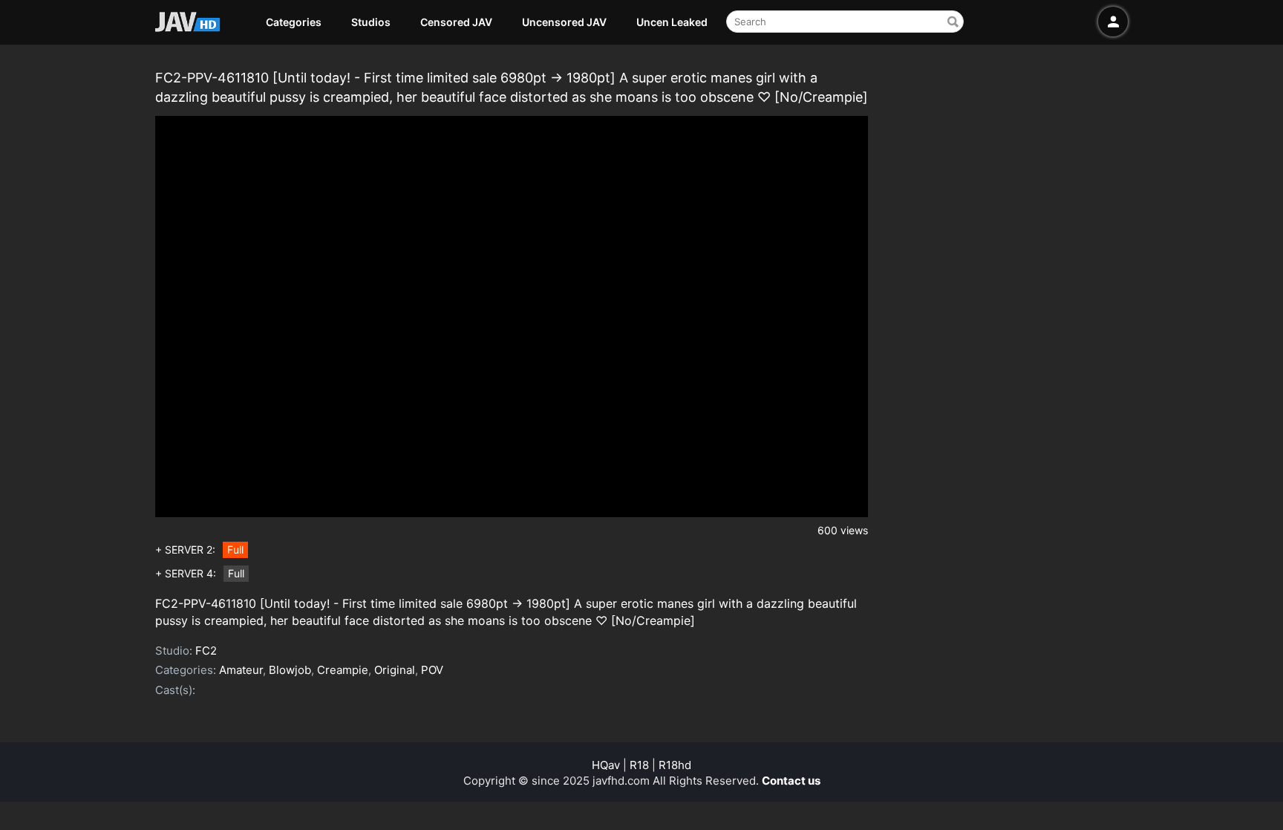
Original (394, 670)
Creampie (342, 670)
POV (432, 670)
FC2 (206, 650)
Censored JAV (456, 22)
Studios (371, 22)
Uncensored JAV (564, 22)
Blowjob (290, 670)
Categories (293, 22)
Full (235, 549)
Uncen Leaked (672, 22)
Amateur (241, 670)
